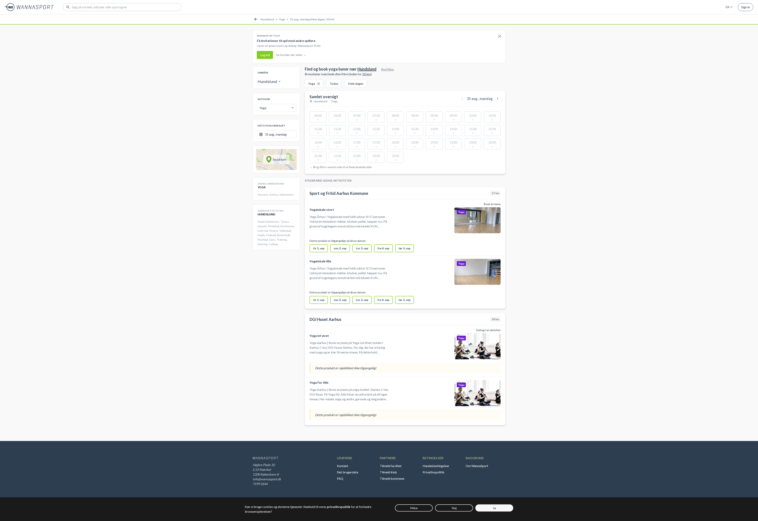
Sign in (745, 7)
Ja (494, 508)
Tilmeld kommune (392, 478)
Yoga (282, 19)
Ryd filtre (387, 69)
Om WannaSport (477, 466)
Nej (454, 508)
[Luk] (499, 36)
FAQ (340, 478)
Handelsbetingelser (436, 466)
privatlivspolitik (338, 507)
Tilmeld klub (388, 472)
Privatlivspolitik (433, 472)
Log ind (265, 55)
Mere (414, 508)
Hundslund (267, 19)
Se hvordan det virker (291, 55)
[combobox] (728, 7)
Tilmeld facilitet (391, 466)
